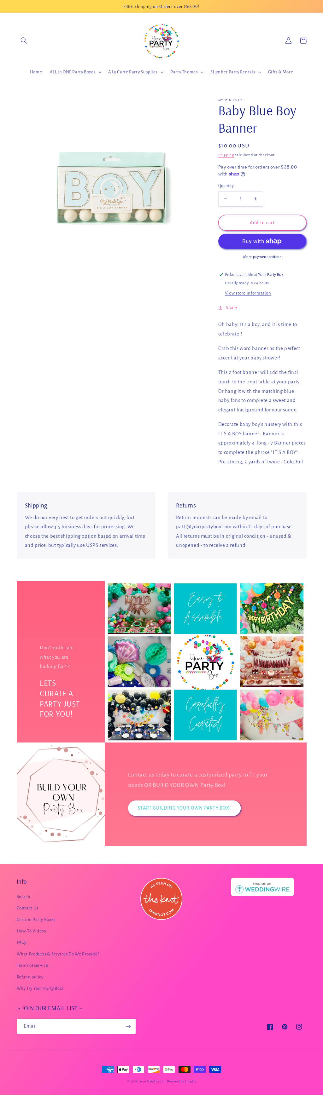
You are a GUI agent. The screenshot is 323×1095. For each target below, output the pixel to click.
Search (24, 896)
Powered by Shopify (181, 1081)
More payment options (262, 257)
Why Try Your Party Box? (40, 988)
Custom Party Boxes (36, 919)
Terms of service (32, 965)
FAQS (22, 942)
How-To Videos (31, 931)
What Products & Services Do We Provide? (58, 954)
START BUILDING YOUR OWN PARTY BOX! (184, 808)
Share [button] (232, 307)
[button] (24, 40)
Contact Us (27, 908)
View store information (248, 293)
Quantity (226, 186)
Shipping (226, 155)
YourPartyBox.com (153, 1081)
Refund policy (30, 977)
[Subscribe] (128, 1026)
